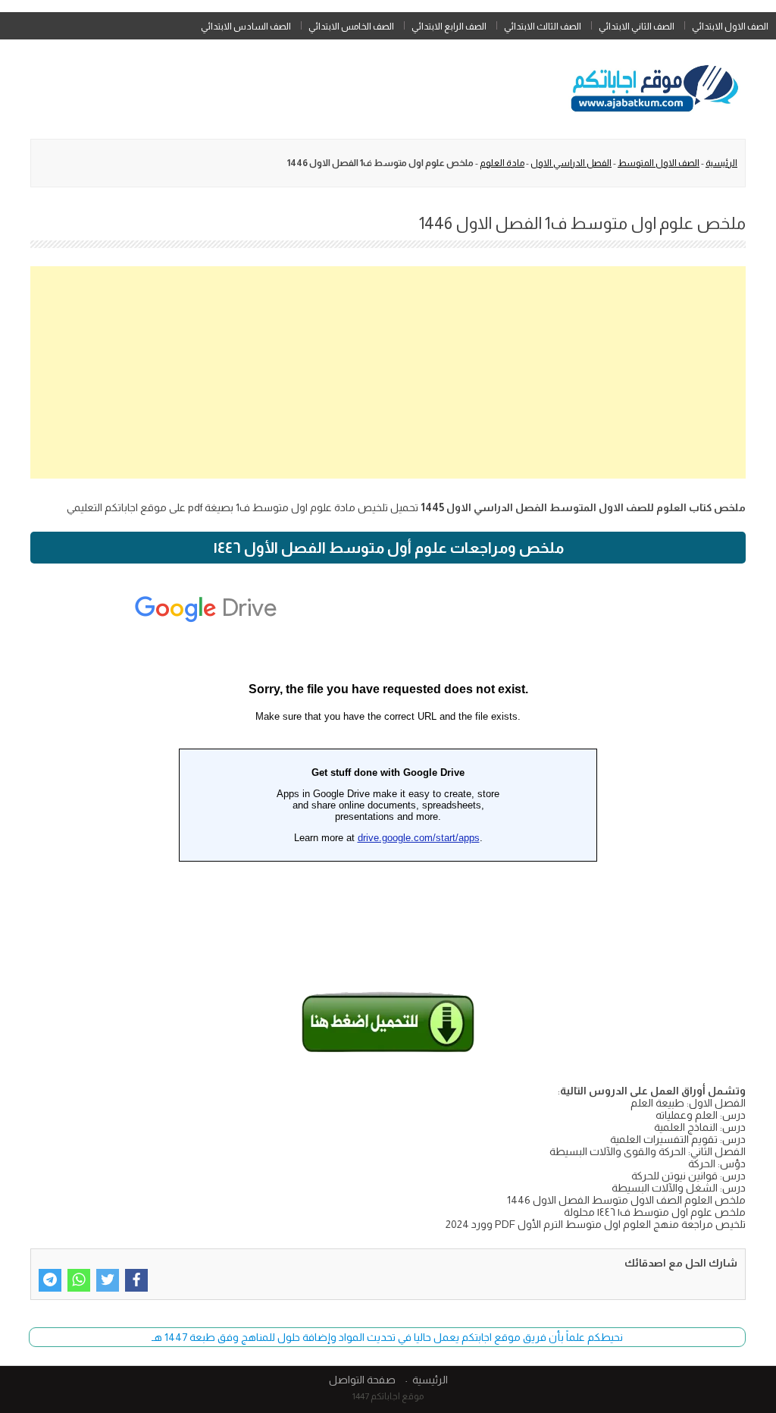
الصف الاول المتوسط (658, 163)
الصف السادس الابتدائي (246, 26)
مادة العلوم (502, 163)
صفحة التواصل (362, 1380)
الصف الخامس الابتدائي (351, 26)
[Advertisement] (388, 372)
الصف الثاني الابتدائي (636, 26)
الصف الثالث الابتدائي (542, 26)
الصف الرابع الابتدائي (449, 26)
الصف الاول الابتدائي (730, 26)
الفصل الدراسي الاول (571, 163)
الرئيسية (721, 163)
